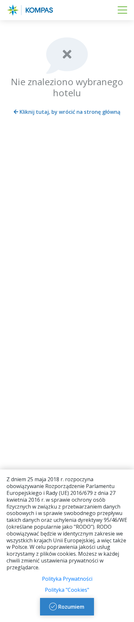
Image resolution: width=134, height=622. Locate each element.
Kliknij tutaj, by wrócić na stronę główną (69, 111)
